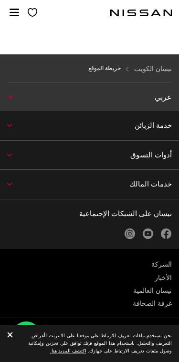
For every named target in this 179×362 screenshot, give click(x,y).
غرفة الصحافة (152, 303)
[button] (14, 12)
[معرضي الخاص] (32, 13)
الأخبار (163, 277)
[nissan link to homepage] (141, 13)
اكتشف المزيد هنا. (68, 350)
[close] (10, 335)
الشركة (161, 264)
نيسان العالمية (152, 290)
